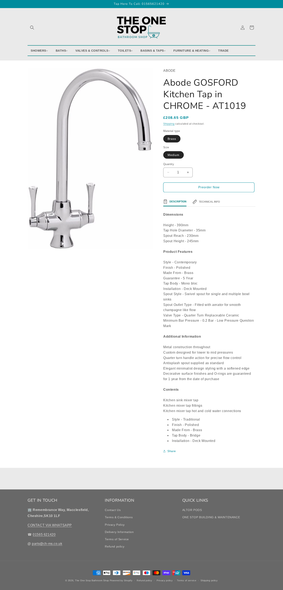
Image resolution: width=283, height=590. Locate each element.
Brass (172, 138)
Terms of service (186, 580)
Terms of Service (117, 539)
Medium (173, 155)
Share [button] (171, 451)
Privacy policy (165, 580)
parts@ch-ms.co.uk (47, 544)
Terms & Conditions (119, 517)
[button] (32, 27)
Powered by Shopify (121, 580)
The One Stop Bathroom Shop (92, 580)
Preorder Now (209, 187)
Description (177, 201)
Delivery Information (119, 532)
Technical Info (209, 201)
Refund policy (114, 546)
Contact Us (113, 510)
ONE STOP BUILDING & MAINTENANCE (211, 517)
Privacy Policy (115, 524)
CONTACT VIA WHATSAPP (50, 525)
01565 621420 (44, 534)
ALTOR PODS (192, 510)
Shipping (169, 123)
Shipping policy (209, 580)
